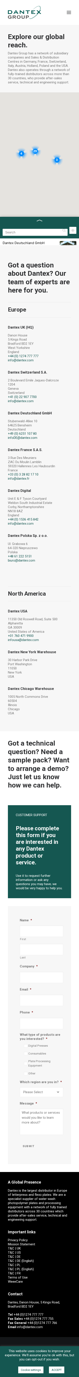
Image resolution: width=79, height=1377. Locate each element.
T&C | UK (14, 1248)
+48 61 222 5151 (20, 556)
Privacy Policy (18, 1240)
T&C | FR (14, 1273)
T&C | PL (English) (21, 1269)
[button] (69, 12)
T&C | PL (14, 1265)
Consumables (37, 1053)
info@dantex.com (21, 360)
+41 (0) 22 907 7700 (22, 397)
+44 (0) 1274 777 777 (23, 356)
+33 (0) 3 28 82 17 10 (23, 474)
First (23, 939)
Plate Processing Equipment (39, 1063)
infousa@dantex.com (23, 640)
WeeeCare (15, 1282)
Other (31, 1073)
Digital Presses (38, 1045)
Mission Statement (21, 1244)
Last (23, 957)
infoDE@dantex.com (22, 438)
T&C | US (14, 1253)
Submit (28, 1146)
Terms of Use (18, 1277)
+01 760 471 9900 (21, 636)
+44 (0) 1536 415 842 (23, 519)
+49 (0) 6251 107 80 (22, 434)
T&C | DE (14, 1257)
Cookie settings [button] (31, 1370)
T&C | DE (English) (21, 1261)
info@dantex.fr (18, 479)
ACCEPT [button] (57, 1370)
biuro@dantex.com (21, 560)
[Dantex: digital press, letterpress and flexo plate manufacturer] (24, 12)
